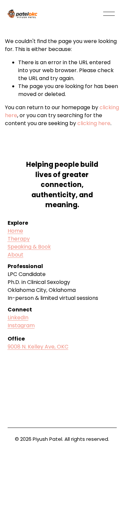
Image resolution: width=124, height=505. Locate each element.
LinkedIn (18, 317)
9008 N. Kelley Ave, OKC (38, 346)
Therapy (19, 239)
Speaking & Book (29, 247)
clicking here (93, 123)
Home (15, 231)
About (15, 254)
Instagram (21, 325)
